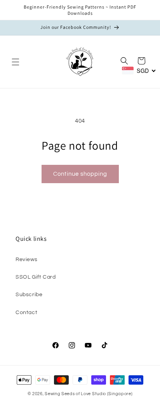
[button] (15, 62)
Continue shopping (80, 174)
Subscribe (29, 294)
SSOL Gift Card (36, 277)
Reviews (26, 259)
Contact (26, 312)
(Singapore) (120, 394)
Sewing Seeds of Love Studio (75, 394)
